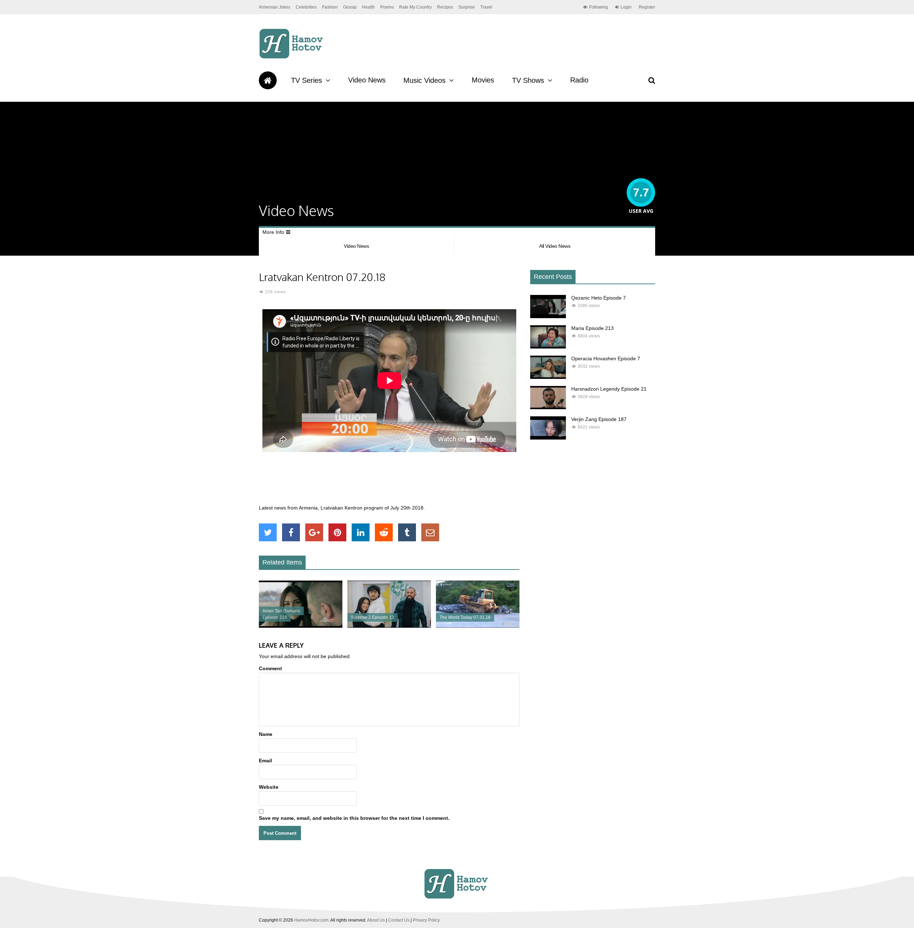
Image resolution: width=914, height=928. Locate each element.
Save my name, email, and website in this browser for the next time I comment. (354, 818)
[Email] (430, 532)
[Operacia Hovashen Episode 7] (548, 377)
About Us (376, 920)
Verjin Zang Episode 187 (599, 419)
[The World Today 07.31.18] (477, 626)
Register (647, 7)
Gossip (350, 7)
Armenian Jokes (274, 7)
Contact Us (399, 920)
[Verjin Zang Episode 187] (548, 438)
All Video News (554, 246)
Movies (483, 80)
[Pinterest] (337, 532)
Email (265, 760)
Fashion (330, 7)
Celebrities (306, 7)
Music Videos (424, 80)
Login (626, 7)
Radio (579, 80)
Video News (367, 80)
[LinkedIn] (361, 532)
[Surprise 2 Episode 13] (389, 626)
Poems (387, 7)
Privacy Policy (426, 920)
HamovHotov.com (311, 920)
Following (598, 7)
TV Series (306, 80)
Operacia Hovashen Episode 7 (605, 358)
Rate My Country (415, 7)
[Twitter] (268, 532)
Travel (486, 7)
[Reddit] (384, 532)
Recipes (445, 7)
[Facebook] (291, 532)
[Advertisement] (389, 482)
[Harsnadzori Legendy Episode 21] (548, 407)
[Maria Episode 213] (548, 347)
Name (265, 734)
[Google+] (314, 532)
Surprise (466, 7)
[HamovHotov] (292, 57)
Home (268, 80)
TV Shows (528, 80)
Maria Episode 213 (592, 328)
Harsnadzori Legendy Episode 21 (609, 389)
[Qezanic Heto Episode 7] (548, 316)
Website (268, 787)
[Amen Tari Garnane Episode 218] (300, 626)
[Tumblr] (407, 532)
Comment (270, 668)
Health (368, 7)
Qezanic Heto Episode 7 (598, 298)
